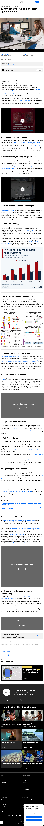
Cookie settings (34, 823)
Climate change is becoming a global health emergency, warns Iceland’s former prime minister (11, 765)
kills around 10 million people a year (13, 93)
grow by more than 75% (24, 100)
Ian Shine (25, 54)
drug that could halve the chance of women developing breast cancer (18, 520)
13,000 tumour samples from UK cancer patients (12, 240)
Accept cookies (23, 407)
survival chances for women (17, 534)
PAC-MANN (17, 485)
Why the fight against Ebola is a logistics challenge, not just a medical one (32, 764)
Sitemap (22, 821)
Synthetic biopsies (28, 430)
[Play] (3, 70)
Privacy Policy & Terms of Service (22, 819)
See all (41, 707)
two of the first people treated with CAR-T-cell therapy (28, 449)
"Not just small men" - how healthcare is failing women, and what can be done (11, 744)
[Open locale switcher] (1, 822)
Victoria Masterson (5, 54)
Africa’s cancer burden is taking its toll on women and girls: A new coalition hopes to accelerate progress (22, 508)
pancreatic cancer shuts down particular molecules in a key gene (16, 491)
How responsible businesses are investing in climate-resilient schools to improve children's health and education (32, 744)
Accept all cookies (34, 816)
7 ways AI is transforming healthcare (11, 511)
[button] (23, 121)
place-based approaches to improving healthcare (19, 542)
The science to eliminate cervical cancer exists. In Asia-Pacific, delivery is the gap (11, 723)
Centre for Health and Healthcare (9, 64)
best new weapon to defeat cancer (21, 227)
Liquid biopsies (16, 428)
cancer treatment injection (7, 210)
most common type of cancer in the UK (10, 525)
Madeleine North (4, 58)
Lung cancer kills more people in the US (10, 356)
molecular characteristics (27, 230)
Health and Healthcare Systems (10, 6)
